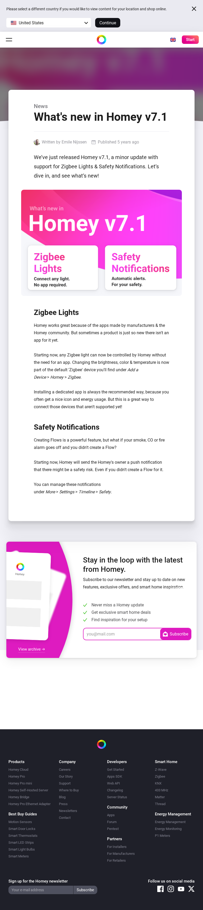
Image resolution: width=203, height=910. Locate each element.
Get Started (115, 770)
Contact (65, 818)
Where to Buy (69, 790)
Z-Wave (161, 770)
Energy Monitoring (168, 829)
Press (63, 804)
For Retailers (116, 860)
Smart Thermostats (23, 836)
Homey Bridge (18, 797)
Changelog (115, 790)
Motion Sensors (20, 822)
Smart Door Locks (21, 829)
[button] (48, 22)
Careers (65, 770)
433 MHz (161, 790)
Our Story (66, 776)
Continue (107, 22)
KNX (158, 783)
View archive (30, 649)
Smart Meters (18, 856)
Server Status (117, 797)
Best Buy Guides (22, 814)
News (41, 106)
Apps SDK (114, 776)
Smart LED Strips (21, 842)
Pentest (113, 829)
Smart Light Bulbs (21, 849)
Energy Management (170, 822)
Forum (112, 822)
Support (65, 783)
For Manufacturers (121, 854)
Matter (160, 797)
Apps (111, 815)
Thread (160, 804)
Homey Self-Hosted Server (28, 790)
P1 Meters (162, 836)
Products (16, 761)
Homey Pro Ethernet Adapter (29, 804)
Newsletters (68, 811)
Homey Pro (16, 776)
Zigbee (160, 776)
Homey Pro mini (20, 783)
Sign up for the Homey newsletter (38, 881)
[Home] (101, 39)
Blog (62, 797)
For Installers (117, 847)
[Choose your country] (173, 39)
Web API (113, 783)
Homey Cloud (18, 770)
